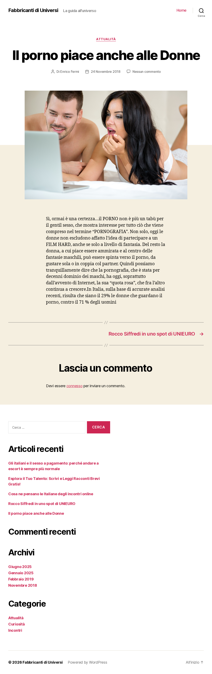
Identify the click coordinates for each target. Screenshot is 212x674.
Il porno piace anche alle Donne (36, 513)
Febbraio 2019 (21, 579)
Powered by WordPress (87, 662)
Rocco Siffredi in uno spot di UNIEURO (41, 503)
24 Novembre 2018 (105, 71)
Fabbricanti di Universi (33, 10)
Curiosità (16, 624)
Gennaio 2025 (21, 573)
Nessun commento (146, 71)
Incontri (15, 630)
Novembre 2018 (22, 585)
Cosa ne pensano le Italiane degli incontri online (50, 494)
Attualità (106, 39)
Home (182, 10)
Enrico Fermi (69, 71)
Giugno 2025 (20, 567)
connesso (74, 386)
